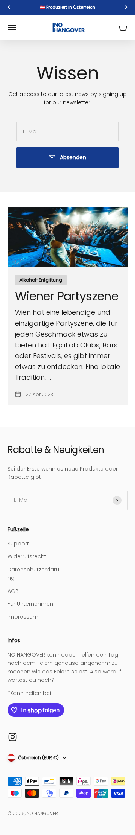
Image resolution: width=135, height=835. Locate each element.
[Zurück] (9, 7)
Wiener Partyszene (66, 296)
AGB (13, 591)
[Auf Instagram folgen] (13, 737)
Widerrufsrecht (27, 556)
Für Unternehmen (30, 604)
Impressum (23, 616)
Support (18, 543)
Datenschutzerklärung (33, 574)
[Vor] (126, 7)
